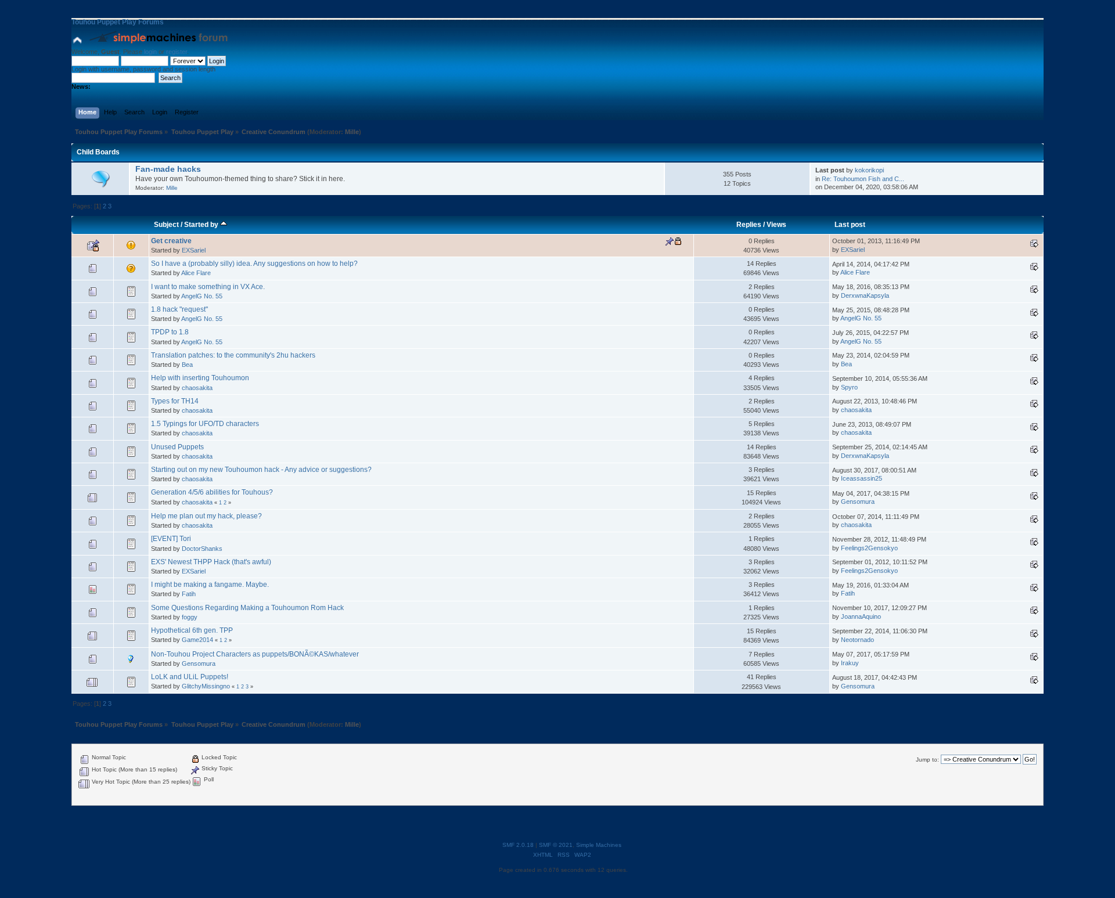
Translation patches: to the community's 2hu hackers (233, 355)
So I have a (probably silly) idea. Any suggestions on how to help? (254, 263)
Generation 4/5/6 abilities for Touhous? (212, 492)
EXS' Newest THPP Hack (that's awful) (211, 562)
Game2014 (197, 639)
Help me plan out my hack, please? (206, 516)
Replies (748, 225)
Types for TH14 (175, 401)
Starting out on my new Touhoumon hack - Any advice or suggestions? (261, 470)
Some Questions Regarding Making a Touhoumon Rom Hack (247, 608)
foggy (189, 617)
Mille (352, 131)
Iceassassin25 (861, 478)
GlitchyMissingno (206, 686)
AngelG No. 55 (201, 296)
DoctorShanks (202, 548)
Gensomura (858, 501)
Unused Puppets (177, 447)
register (176, 51)
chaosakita (197, 387)
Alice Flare (196, 272)
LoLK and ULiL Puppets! (189, 677)
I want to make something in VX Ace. (208, 287)
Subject (166, 225)
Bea (187, 364)
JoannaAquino (861, 616)
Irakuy (850, 662)
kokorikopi (869, 170)
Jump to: (927, 759)
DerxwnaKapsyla (865, 295)
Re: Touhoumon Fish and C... (863, 178)
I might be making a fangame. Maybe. (210, 584)
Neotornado (857, 639)
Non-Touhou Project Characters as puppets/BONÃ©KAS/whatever (255, 654)
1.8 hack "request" (179, 309)
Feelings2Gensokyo (869, 547)
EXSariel (194, 250)
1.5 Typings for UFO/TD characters (205, 424)
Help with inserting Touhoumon (200, 378)
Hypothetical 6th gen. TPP (192, 630)
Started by (202, 225)
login (150, 51)
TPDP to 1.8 (170, 332)
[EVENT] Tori (171, 539)
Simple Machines (598, 845)
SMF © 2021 (556, 845)
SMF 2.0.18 (518, 845)
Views (776, 225)
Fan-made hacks (168, 169)
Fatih (189, 593)
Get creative (171, 241)
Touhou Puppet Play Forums (117, 22)
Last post (850, 225)
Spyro (849, 387)
